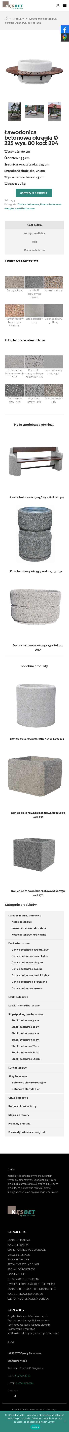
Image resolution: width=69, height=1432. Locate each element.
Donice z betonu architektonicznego (32, 1289)
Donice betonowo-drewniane (29, 981)
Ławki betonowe (25, 208)
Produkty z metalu (19, 1123)
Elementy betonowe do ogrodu (27, 1132)
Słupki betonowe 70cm (25, 1046)
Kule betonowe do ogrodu (25, 1294)
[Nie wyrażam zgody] (64, 1421)
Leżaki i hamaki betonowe (24, 1005)
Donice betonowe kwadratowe (30, 949)
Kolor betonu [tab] (34, 225)
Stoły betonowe (17, 1076)
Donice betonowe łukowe (27, 988)
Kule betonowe (17, 1067)
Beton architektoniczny (22, 1106)
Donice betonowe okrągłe (27, 962)
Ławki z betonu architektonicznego (31, 1284)
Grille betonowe (18, 1097)
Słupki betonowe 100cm (26, 1059)
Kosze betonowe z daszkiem (29, 928)
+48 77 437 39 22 (21, 1375)
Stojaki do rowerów (21, 1269)
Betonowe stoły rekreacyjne (29, 1082)
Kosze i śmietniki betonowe (24, 915)
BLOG (11, 1342)
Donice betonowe (28, 204)
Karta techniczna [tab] (34, 250)
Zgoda (35, 1427)
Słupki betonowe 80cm (25, 1052)
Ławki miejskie (16, 1274)
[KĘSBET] (6, 18)
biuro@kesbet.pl (24, 1383)
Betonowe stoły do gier (26, 1089)
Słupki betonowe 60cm (25, 1039)
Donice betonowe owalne (27, 969)
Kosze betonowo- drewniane (29, 934)
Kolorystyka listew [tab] (35, 233)
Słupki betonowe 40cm (25, 1027)
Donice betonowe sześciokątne (30, 975)
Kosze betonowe (22, 921)
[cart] (57, 6)
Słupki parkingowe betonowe (26, 1014)
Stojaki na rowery (18, 1115)
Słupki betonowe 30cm (25, 1020)
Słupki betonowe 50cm (25, 1033)
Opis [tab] (34, 241)
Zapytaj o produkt (33, 193)
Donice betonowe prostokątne (30, 956)
